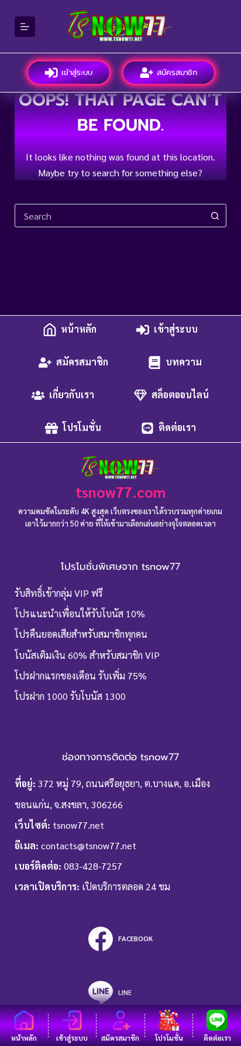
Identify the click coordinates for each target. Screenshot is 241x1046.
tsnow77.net (78, 825)
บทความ (184, 362)
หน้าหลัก (79, 329)
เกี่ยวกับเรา (71, 395)
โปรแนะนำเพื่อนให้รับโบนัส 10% (80, 613)
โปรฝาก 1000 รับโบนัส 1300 (70, 696)
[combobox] (109, 215)
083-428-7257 (93, 866)
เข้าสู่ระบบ (77, 72)
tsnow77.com (120, 491)
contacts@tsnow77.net (88, 845)
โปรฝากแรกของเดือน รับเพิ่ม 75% (81, 675)
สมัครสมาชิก (177, 72)
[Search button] (215, 215)
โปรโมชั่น (82, 428)
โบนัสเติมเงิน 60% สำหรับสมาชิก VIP (87, 655)
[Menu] (25, 26)
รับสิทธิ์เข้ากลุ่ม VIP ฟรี (59, 593)
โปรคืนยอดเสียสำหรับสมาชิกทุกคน (81, 634)
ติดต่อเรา (177, 428)
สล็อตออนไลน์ (180, 395)
